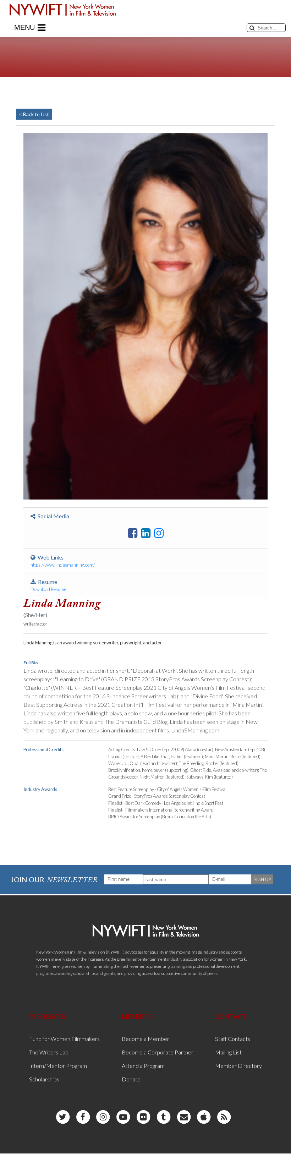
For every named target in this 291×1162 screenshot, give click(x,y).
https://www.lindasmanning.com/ (63, 565)
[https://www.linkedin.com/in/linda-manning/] (145, 533)
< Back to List (34, 114)
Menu (24, 27)
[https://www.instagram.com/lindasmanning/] (159, 533)
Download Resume (48, 589)
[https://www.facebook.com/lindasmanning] (132, 533)
